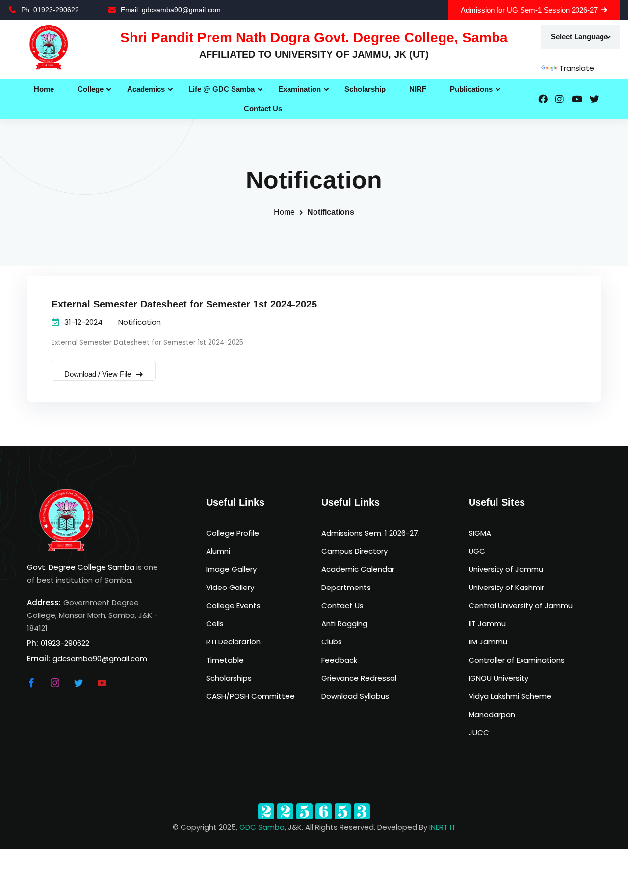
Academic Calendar (357, 569)
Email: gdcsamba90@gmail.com (171, 10)
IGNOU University (498, 678)
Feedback (339, 660)
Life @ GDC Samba (221, 89)
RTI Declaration (233, 642)
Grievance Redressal (358, 678)
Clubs (331, 642)
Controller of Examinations (517, 660)
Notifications (330, 212)
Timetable (225, 660)
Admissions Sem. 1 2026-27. (370, 533)
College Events (233, 605)
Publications (471, 89)
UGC (477, 551)
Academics (146, 89)
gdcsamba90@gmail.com (99, 658)
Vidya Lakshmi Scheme (510, 696)
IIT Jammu (487, 623)
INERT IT (442, 827)
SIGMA (480, 533)
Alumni (218, 551)
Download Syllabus (355, 696)
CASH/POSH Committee (250, 696)
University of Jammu (506, 569)
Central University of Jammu (521, 605)
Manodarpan (492, 714)
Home (44, 89)
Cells (215, 623)
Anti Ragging (344, 623)
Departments (346, 587)
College (91, 89)
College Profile (232, 533)
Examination (299, 89)
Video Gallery (230, 587)
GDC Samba (262, 827)
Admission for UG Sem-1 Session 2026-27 (529, 10)
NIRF (417, 89)
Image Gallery (231, 569)
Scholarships (229, 678)
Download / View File (98, 374)
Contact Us (263, 108)
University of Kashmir (506, 587)
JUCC (479, 732)
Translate (576, 68)
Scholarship (365, 89)
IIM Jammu (488, 642)
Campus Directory (354, 551)
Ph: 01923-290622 (50, 10)
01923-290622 (65, 643)
